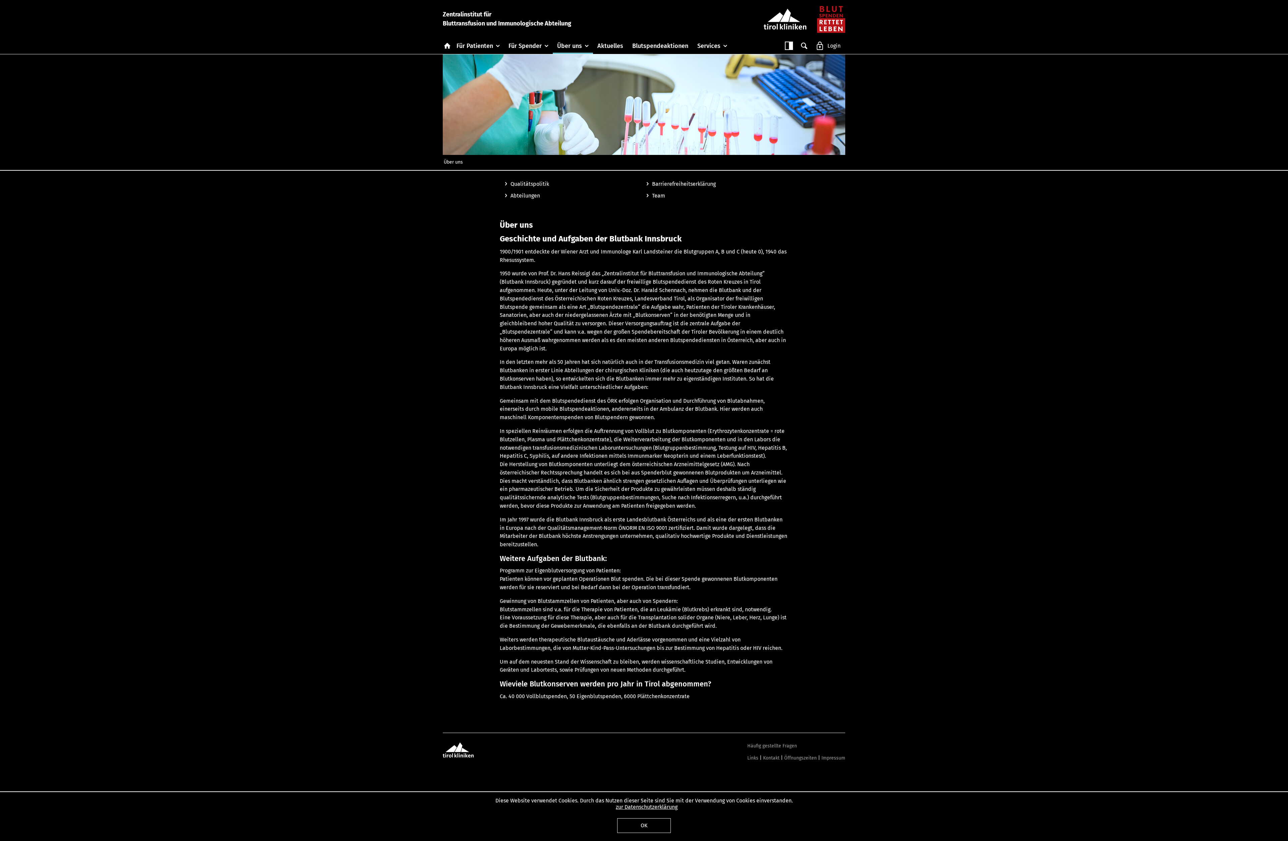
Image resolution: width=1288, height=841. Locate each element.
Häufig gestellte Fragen (772, 746)
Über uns (569, 46)
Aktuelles (610, 46)
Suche (804, 46)
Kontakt (771, 758)
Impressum (833, 758)
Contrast (789, 46)
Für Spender (525, 46)
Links (752, 758)
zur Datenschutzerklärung (647, 807)
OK (644, 825)
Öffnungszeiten (800, 758)
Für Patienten (475, 46)
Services (708, 46)
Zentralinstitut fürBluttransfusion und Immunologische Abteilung (507, 19)
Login (834, 46)
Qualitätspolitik (530, 184)
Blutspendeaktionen (660, 46)
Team (658, 195)
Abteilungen (525, 195)
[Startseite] (831, 19)
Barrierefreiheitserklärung (684, 184)
